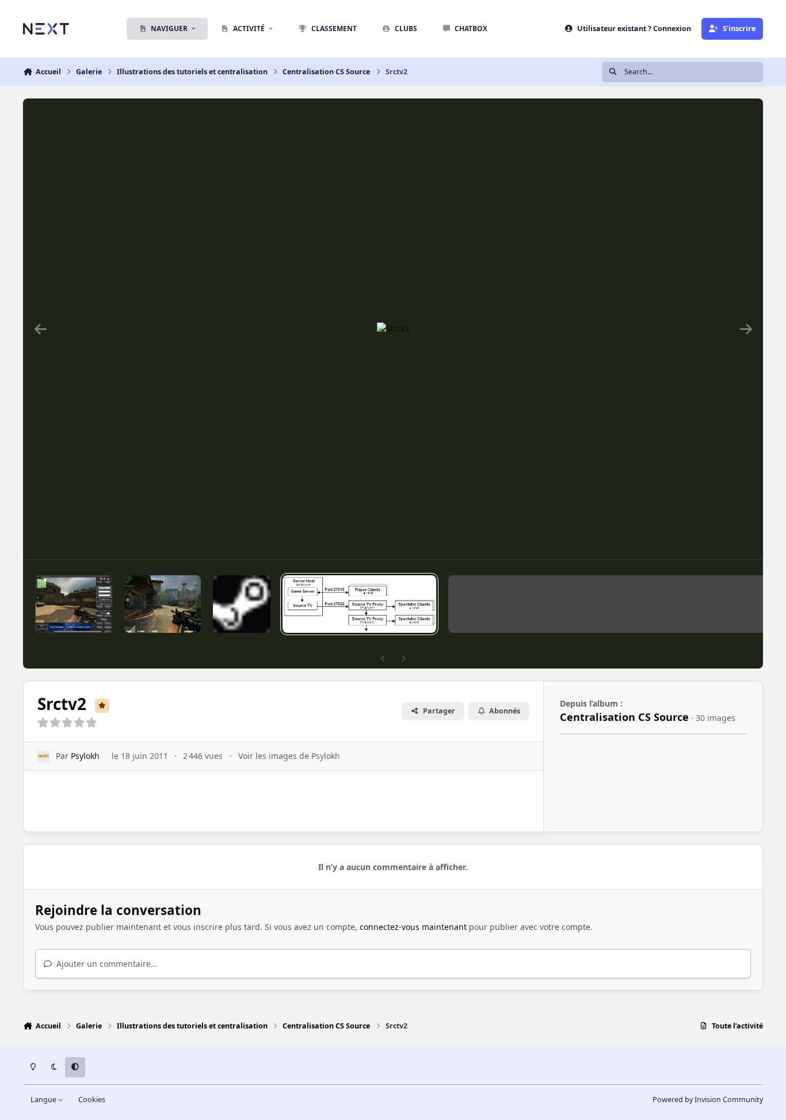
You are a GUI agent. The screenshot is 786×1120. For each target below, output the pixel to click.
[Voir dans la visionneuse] (393, 328)
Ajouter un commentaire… (105, 963)
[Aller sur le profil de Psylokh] (43, 756)
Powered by (708, 1099)
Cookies (91, 1099)
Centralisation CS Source (624, 717)
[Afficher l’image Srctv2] (359, 604)
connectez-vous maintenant (413, 926)
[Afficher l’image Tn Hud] (162, 604)
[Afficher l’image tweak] (73, 604)
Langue (44, 1099)
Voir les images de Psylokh (289, 755)
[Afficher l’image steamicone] (241, 604)
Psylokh (85, 755)
